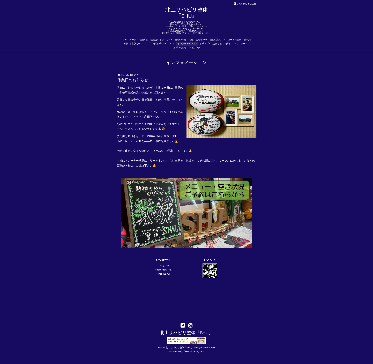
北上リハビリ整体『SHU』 (186, 332)
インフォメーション (187, 44)
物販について (231, 44)
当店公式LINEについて (164, 44)
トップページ (129, 40)
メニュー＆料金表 (232, 40)
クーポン (245, 44)
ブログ (146, 44)
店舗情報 (143, 40)
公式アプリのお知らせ (211, 44)
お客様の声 (201, 40)
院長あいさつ (157, 40)
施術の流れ (215, 40)
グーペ (185, 351)
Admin (194, 351)
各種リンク (194, 47)
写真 (191, 40)
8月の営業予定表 (132, 44)
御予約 (247, 40)
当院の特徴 (180, 40)
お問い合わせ (179, 47)
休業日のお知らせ (132, 80)
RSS (202, 351)
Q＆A (169, 40)
